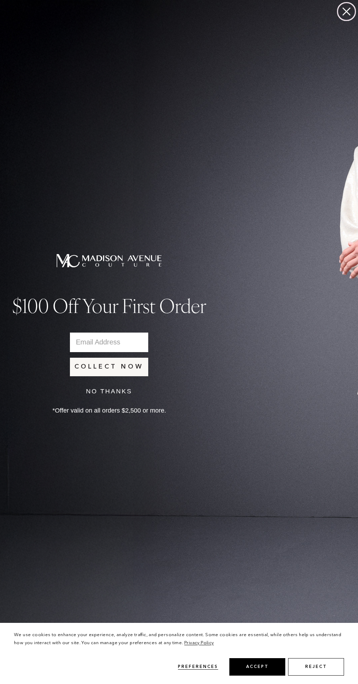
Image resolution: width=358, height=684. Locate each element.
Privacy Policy (199, 643)
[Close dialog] (346, 11)
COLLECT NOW (109, 367)
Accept (257, 667)
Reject (316, 667)
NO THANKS (109, 391)
